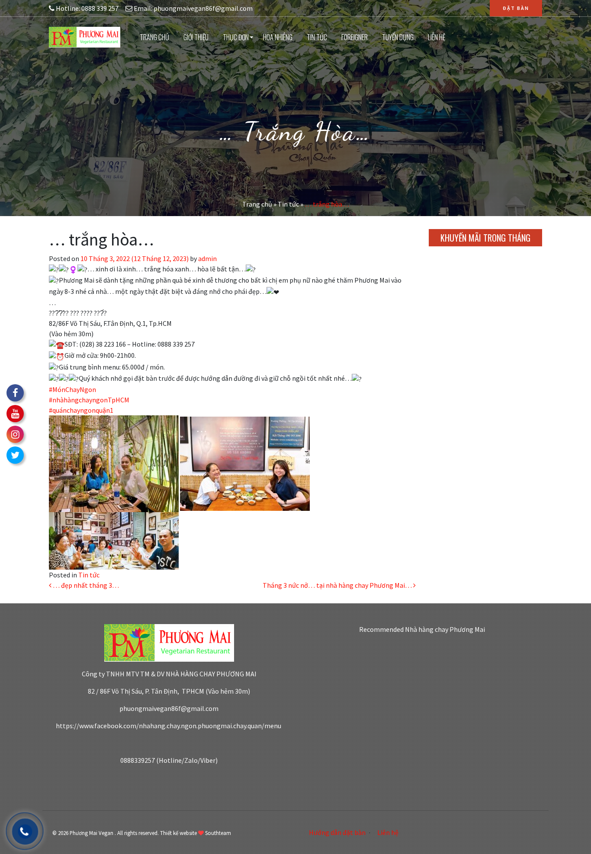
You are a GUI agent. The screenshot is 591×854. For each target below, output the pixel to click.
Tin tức (317, 37)
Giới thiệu (196, 37)
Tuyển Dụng (398, 37)
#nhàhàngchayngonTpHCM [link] (89, 399)
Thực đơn (236, 37)
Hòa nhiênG (277, 37)
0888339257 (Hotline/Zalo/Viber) (169, 760)
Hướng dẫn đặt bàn (337, 832)
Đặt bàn (516, 8)
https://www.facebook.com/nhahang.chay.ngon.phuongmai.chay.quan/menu (169, 725)
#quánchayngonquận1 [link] (81, 410)
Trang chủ (154, 37)
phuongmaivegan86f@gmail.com (168, 708)
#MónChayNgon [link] (72, 389)
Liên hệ (436, 37)
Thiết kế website (178, 832)
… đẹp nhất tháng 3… (85, 585)
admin (207, 258)
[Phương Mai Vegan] (84, 36)
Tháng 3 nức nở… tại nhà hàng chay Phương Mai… (338, 585)
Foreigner (354, 37)
